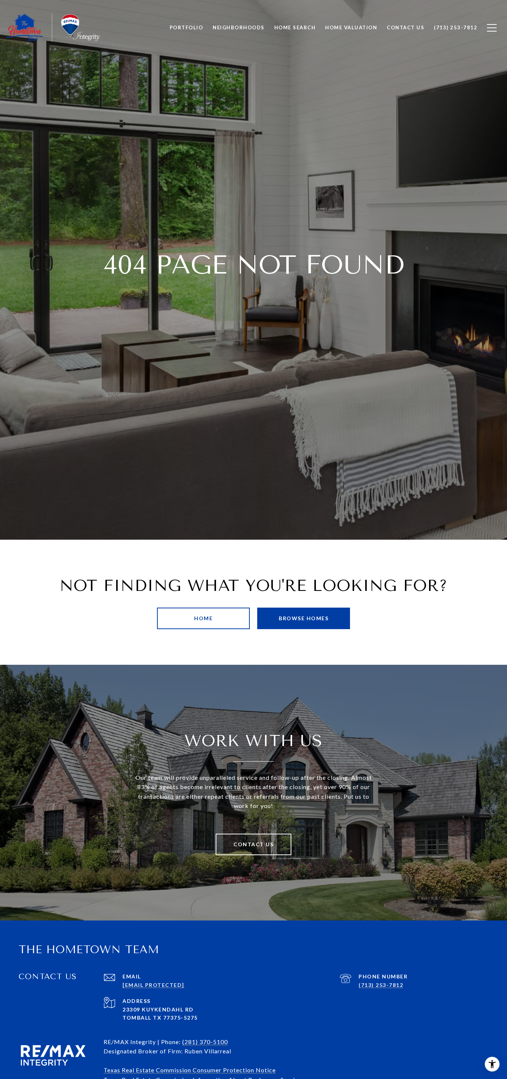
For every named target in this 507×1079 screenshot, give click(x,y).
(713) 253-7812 (381, 985)
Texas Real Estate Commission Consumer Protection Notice (190, 1069)
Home (203, 618)
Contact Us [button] (253, 844)
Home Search (295, 27)
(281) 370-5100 (205, 1041)
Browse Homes (303, 618)
